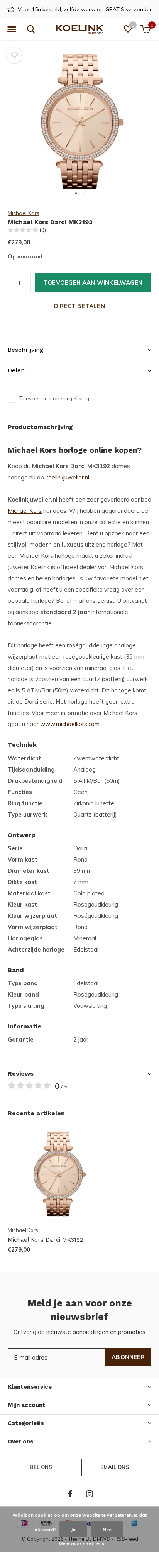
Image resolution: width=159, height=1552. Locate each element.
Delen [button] (16, 370)
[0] (145, 29)
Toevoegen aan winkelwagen (93, 282)
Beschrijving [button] (25, 349)
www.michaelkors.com (70, 724)
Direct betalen (79, 306)
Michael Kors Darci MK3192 (45, 1239)
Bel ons (41, 1467)
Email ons (114, 1467)
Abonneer (128, 1357)
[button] (11, 29)
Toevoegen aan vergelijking (54, 398)
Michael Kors (23, 212)
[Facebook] (70, 1493)
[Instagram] (89, 1493)
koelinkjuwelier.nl (67, 477)
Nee (107, 1529)
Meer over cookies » (81, 1544)
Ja (73, 1529)
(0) (43, 230)
